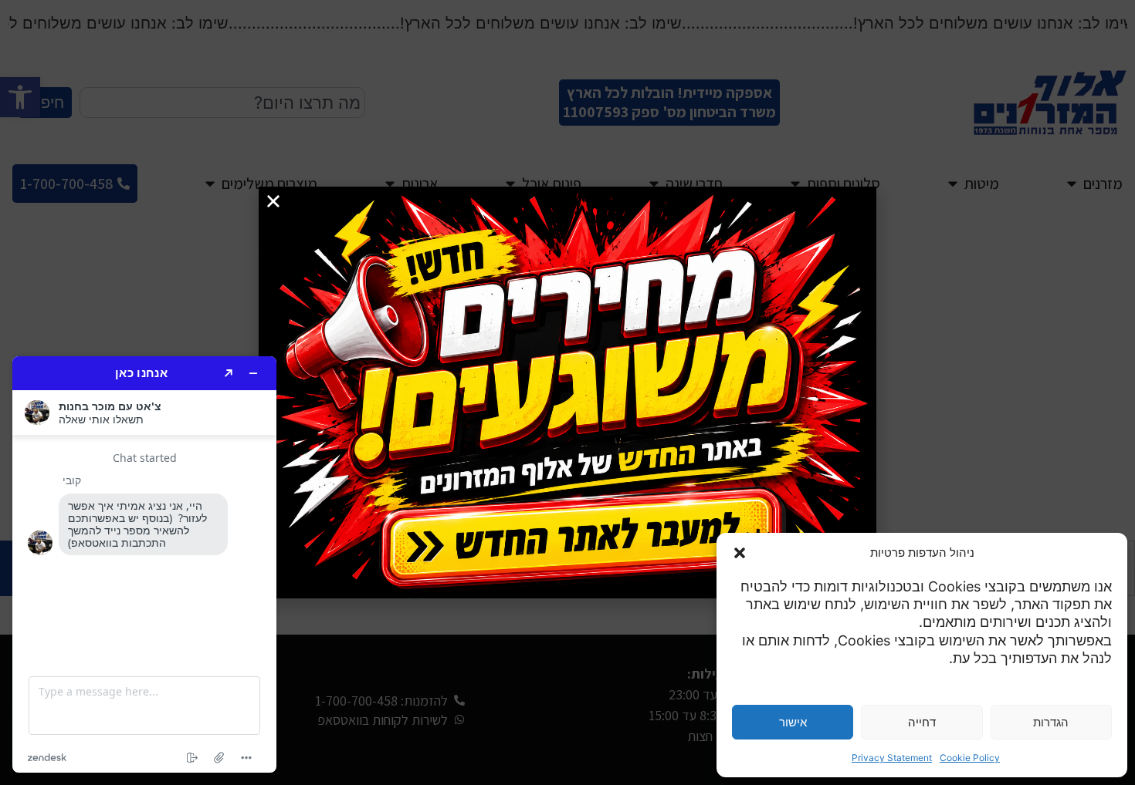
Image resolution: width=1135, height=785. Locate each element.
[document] (567, 392)
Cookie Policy (970, 757)
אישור (793, 722)
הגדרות (1051, 722)
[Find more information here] (144, 564)
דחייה (922, 722)
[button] (739, 553)
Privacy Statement (892, 757)
